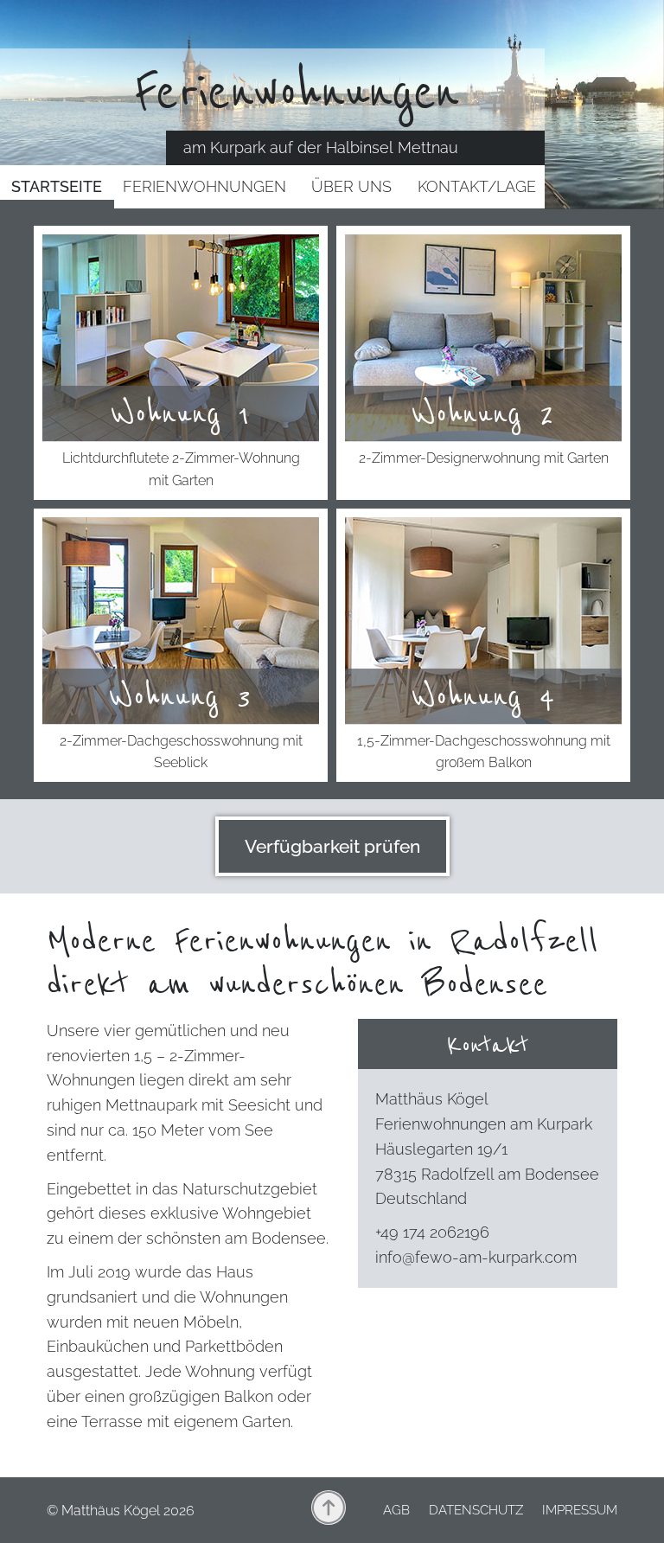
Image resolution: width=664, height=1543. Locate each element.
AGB (396, 1510)
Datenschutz (476, 1510)
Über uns (351, 186)
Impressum (579, 1510)
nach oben (328, 1507)
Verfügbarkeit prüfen (332, 846)
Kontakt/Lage (477, 186)
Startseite (56, 186)
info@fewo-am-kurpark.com (476, 1257)
